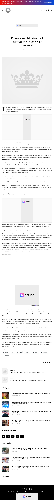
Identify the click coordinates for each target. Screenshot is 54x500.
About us (27, 492)
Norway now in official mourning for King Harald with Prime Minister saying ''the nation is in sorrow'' (31, 420)
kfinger (23, 49)
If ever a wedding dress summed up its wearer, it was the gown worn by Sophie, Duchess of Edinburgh (31, 457)
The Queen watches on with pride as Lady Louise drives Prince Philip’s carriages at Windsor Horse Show (31, 467)
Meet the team (43, 492)
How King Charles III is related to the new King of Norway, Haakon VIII (31, 393)
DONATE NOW (48, 2)
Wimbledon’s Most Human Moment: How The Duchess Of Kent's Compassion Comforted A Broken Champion (29, 448)
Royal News (20, 492)
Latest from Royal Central (8, 492)
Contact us (34, 492)
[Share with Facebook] (43, 362)
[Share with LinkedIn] (47, 362)
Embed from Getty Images (6, 254)
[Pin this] (49, 362)
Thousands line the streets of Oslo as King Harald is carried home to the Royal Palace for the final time (31, 402)
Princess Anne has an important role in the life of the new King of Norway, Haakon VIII (32, 411)
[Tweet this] (45, 362)
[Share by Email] (51, 362)
